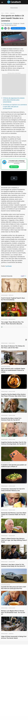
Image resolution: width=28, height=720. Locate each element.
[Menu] (2, 2)
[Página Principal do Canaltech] (14, 3)
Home (2, 13)
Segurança (12, 13)
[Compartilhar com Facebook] (5, 28)
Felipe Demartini (7, 23)
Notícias (7, 13)
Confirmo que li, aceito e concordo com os (14, 31)
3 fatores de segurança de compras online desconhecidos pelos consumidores (13, 100)
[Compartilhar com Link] (8, 28)
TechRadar (8, 266)
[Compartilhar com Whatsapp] (2, 28)
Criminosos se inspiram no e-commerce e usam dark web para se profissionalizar (15, 106)
